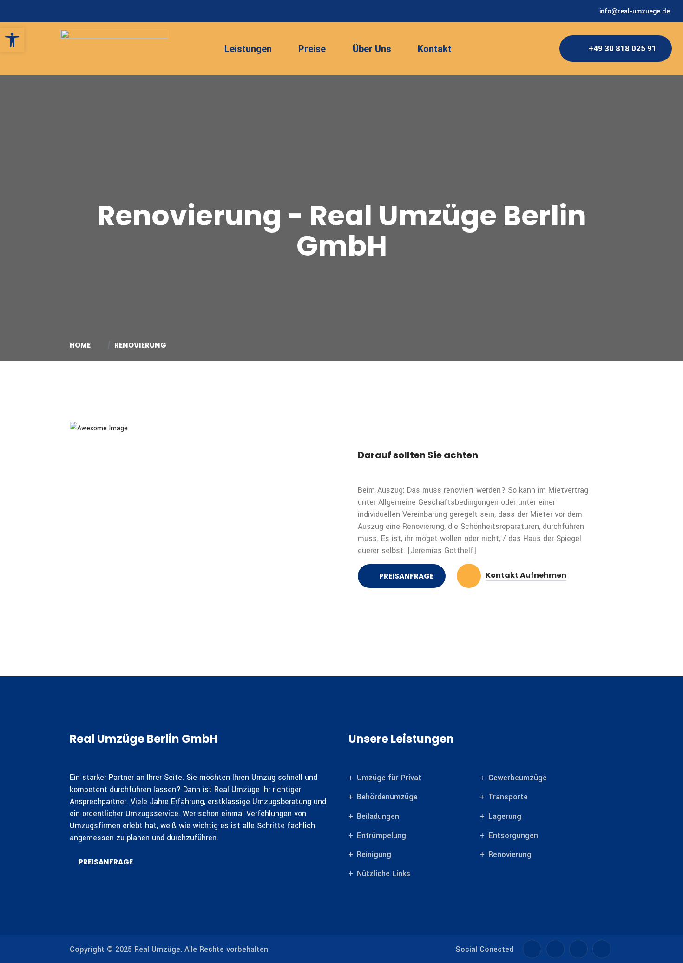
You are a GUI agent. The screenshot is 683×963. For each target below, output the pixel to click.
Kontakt (435, 48)
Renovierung (510, 854)
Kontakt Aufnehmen (526, 575)
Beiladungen (378, 816)
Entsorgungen (513, 835)
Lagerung (504, 816)
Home (81, 345)
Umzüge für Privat (389, 777)
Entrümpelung (381, 835)
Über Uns (372, 48)
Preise (312, 48)
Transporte (508, 797)
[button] (254, 48)
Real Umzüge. (158, 949)
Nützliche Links (383, 873)
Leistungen (248, 48)
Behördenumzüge (387, 797)
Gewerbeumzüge (517, 777)
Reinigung (374, 854)
